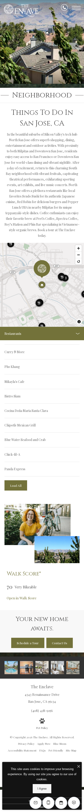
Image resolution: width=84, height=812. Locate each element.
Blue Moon (59, 743)
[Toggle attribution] (79, 321)
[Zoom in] (78, 248)
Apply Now (43, 743)
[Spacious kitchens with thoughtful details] (26, 667)
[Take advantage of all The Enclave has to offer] (73, 667)
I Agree (42, 788)
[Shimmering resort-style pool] (11, 667)
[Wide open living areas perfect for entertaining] (57, 667)
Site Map (71, 750)
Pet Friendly (55, 750)
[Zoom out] (78, 255)
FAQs (42, 750)
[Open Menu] (76, 8)
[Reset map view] (78, 261)
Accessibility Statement (22, 750)
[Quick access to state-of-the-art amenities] (42, 667)
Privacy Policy (26, 743)
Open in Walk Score (22, 598)
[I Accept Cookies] (78, 766)
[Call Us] (64, 8)
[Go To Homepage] (21, 10)
